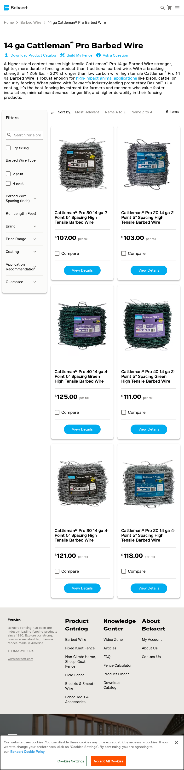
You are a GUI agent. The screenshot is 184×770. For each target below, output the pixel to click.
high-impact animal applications (106, 78)
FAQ (107, 657)
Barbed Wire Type (20, 160)
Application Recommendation (20, 266)
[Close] (176, 742)
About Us (150, 648)
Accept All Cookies (108, 761)
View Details (82, 270)
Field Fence (74, 675)
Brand (11, 226)
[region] (92, 752)
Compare (70, 253)
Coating (12, 252)
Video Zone (113, 639)
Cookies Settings (71, 761)
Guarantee (14, 282)
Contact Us (151, 657)
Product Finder (116, 674)
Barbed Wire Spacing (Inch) (18, 198)
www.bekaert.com (20, 658)
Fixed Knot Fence (80, 648)
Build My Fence (79, 55)
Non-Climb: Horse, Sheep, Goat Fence (80, 661)
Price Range (16, 239)
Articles (110, 648)
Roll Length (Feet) (21, 213)
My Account (152, 639)
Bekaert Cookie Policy (27, 751)
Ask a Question (115, 55)
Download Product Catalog (33, 55)
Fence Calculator (118, 665)
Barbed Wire (75, 639)
